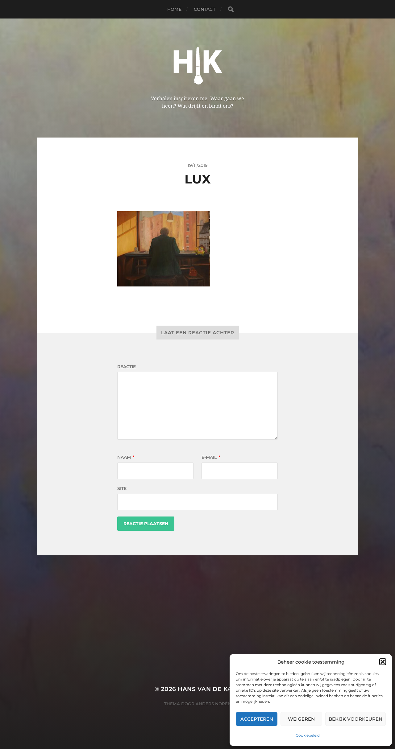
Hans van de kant (209, 689)
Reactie (126, 366)
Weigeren (301, 719)
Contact (204, 9)
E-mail (211, 457)
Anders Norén (213, 703)
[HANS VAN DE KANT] (198, 63)
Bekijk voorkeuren (355, 719)
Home (174, 9)
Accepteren (256, 719)
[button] (383, 662)
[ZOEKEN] (231, 9)
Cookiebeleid (308, 735)
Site (122, 488)
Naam (126, 457)
